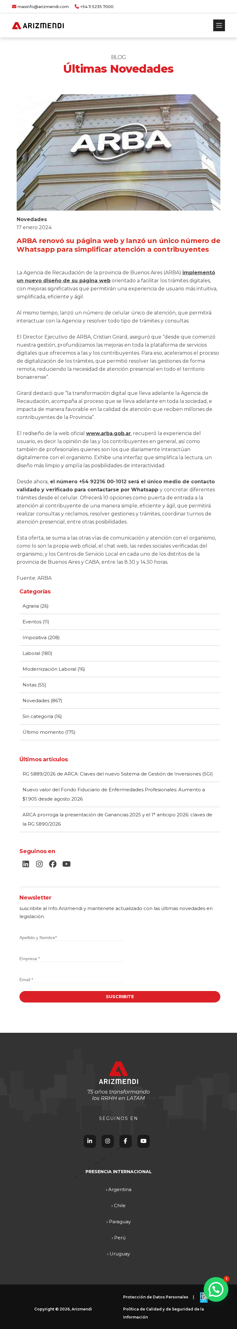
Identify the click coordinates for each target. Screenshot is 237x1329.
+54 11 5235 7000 (97, 6)
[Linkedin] (89, 1141)
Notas (29, 685)
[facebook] (53, 864)
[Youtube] (143, 1141)
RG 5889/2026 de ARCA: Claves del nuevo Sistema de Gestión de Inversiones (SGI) (118, 774)
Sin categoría (38, 716)
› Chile (118, 1205)
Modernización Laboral (49, 669)
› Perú (119, 1238)
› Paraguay (118, 1221)
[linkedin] (25, 864)
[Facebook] (125, 1141)
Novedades (32, 219)
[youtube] (66, 864)
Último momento (43, 732)
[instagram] (39, 864)
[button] (216, 1289)
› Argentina (118, 1189)
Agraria (31, 606)
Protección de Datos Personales (155, 1297)
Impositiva (35, 637)
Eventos (32, 622)
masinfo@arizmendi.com (43, 6)
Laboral (31, 653)
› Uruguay (118, 1254)
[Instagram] (107, 1141)
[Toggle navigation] (219, 25)
